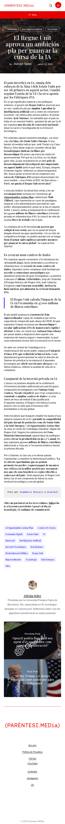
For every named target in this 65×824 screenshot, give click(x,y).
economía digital (13, 534)
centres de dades (47, 527)
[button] (58, 5)
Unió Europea (47, 559)
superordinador (13, 559)
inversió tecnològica (15, 546)
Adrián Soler (23, 64)
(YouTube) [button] (32, 763)
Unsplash (52, 492)
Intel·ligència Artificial (32, 29)
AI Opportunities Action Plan (19, 527)
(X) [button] (32, 785)
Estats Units (33, 534)
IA (44, 534)
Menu (34, 15)
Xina (7, 565)
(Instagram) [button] (32, 778)
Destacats (12, 29)
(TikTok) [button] (32, 758)
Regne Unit (37, 553)
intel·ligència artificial (30, 540)
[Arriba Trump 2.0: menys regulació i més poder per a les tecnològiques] (32, 678)
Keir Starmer (37, 546)
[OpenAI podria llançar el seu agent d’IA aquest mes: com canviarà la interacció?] (32, 640)
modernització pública (16, 553)
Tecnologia (52, 29)
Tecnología (31, 559)
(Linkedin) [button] (32, 771)
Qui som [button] (32, 745)
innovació (10, 540)
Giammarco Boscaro (31, 492)
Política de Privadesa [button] (32, 752)
